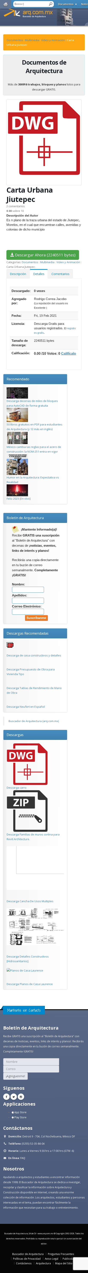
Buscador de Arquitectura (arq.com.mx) (34, 721)
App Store (20, 1112)
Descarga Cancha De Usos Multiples (30, 901)
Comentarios (60, 274)
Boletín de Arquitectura (25, 518)
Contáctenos (24, 1263)
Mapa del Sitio (63, 1263)
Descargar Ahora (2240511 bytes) (44, 254)
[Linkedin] (21, 1097)
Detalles (38, 274)
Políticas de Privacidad (27, 1258)
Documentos (66, 4)
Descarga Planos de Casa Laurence (30, 984)
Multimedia (32, 40)
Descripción (18, 274)
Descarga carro (16, 787)
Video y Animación (53, 40)
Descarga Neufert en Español (26, 707)
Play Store (20, 1117)
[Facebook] (6, 1097)
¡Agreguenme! (15, 1076)
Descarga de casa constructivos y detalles (34, 655)
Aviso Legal (51, 1258)
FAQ (22, 1158)
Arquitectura (43, 1263)
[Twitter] (13, 1097)
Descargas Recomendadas (27, 633)
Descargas (15, 734)
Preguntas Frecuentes (61, 1254)
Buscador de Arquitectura (28, 1254)
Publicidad (69, 1258)
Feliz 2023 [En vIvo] (19, 498)
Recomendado (18, 379)
